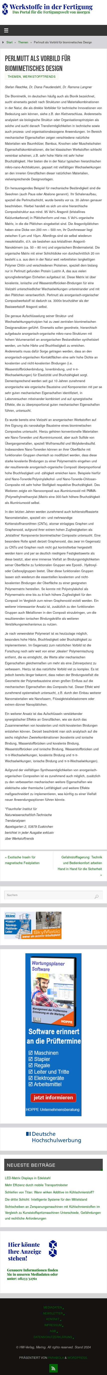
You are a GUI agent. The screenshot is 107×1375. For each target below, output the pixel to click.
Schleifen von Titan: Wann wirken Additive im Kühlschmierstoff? (49, 1192)
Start (9, 42)
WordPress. (77, 1357)
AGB (53, 1331)
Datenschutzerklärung (53, 1337)
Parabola (56, 1357)
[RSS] (53, 1368)
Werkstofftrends (39, 76)
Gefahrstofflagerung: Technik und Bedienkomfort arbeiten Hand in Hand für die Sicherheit (80, 866)
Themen (23, 42)
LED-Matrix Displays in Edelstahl (28, 1178)
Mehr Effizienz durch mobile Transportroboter (36, 1185)
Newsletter (53, 1313)
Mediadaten (53, 1307)
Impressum (52, 1325)
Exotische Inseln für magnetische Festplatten (22, 860)
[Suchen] (96, 896)
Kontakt (52, 1319)
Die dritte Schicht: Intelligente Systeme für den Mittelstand (46, 1199)
